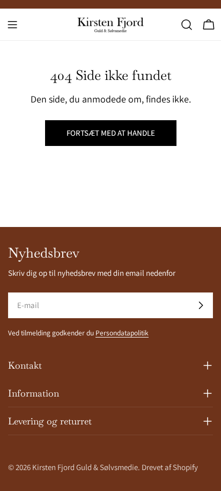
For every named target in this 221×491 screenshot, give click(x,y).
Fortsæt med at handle (111, 133)
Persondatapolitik (122, 333)
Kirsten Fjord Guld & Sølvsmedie (85, 467)
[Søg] (186, 24)
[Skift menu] (12, 24)
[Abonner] (200, 305)
